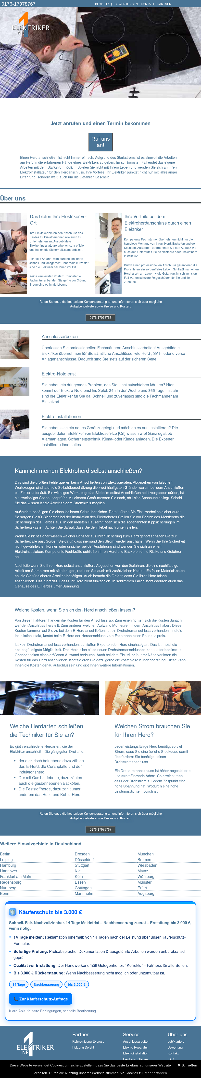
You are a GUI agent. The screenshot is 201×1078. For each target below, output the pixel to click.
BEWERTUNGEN (126, 4)
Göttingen (83, 888)
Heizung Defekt (83, 1047)
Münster (144, 882)
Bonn (4, 893)
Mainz (143, 871)
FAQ (109, 4)
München (146, 854)
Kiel (78, 871)
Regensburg (11, 882)
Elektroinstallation (135, 1053)
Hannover (8, 871)
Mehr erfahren (156, 1073)
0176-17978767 (18, 4)
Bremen (144, 859)
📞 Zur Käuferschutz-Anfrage (40, 999)
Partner (80, 1034)
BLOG (99, 4)
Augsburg (146, 893)
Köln (79, 876)
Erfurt (142, 888)
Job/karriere (176, 1041)
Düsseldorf (84, 859)
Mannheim (84, 893)
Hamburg (8, 865)
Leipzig (6, 859)
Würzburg (146, 876)
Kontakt (173, 1053)
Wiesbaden (147, 865)
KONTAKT (147, 4)
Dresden (82, 854)
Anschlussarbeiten (136, 1041)
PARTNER (164, 4)
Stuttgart (82, 865)
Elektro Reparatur (135, 1047)
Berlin (5, 854)
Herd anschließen (135, 1059)
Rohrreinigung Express (88, 1041)
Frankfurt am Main (15, 876)
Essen (80, 882)
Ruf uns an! (100, 142)
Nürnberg (8, 888)
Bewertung (175, 1047)
